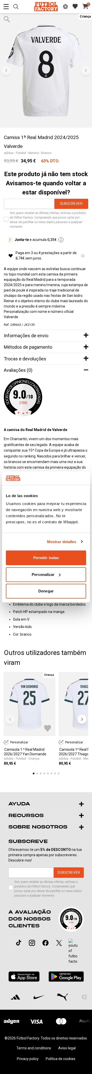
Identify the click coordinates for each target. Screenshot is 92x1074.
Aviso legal (67, 1048)
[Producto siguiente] (81, 719)
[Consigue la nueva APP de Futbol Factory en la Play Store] (66, 976)
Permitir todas (46, 558)
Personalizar (43, 574)
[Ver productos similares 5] (48, 773)
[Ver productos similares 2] (37, 773)
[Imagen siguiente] (85, 70)
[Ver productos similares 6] (51, 773)
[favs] (75, 6)
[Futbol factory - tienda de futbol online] (46, 6)
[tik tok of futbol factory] (18, 942)
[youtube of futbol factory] (72, 951)
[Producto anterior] (10, 719)
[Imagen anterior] (6, 70)
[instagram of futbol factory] (32, 943)
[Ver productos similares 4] (44, 773)
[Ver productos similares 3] (41, 773)
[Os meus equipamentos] (65, 6)
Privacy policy (28, 1059)
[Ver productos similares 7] (55, 773)
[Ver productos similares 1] (33, 773)
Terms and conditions (33, 1048)
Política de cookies (60, 1059)
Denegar (46, 591)
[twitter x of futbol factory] (59, 943)
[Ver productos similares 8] (59, 773)
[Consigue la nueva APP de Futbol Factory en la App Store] (24, 976)
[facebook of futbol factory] (45, 943)
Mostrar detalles (61, 542)
